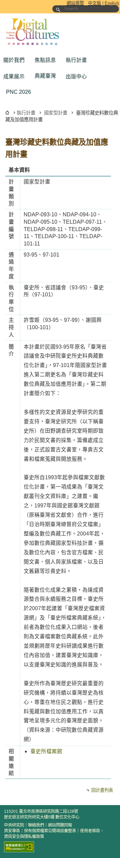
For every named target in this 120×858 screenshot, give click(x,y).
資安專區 (12, 831)
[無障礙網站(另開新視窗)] (19, 846)
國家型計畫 (55, 113)
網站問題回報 (60, 825)
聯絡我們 (36, 825)
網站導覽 (75, 3)
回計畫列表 (102, 790)
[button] (15, 60)
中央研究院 (14, 825)
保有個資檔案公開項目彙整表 (50, 831)
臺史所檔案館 (46, 751)
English (112, 3)
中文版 (94, 3)
